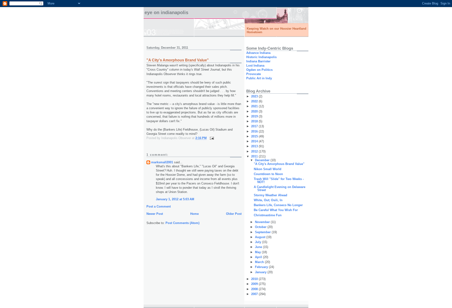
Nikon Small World (267, 169)
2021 (255, 106)
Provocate (253, 74)
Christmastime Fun (268, 215)
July (258, 242)
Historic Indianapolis (261, 57)
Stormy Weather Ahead (270, 195)
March (260, 262)
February (262, 267)
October (261, 227)
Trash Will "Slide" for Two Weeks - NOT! (279, 180)
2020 (255, 111)
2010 (255, 279)
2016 (255, 131)
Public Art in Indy (259, 78)
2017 (255, 126)
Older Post (234, 214)
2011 (255, 156)
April (259, 257)
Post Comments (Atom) (182, 223)
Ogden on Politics (259, 70)
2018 (255, 121)
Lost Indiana (255, 65)
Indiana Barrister (258, 61)
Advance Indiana (258, 53)
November (263, 222)
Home (194, 214)
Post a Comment (158, 206)
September (263, 232)
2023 (255, 96)
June (259, 247)
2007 (255, 294)
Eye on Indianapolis (166, 12)
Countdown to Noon (268, 174)
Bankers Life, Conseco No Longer (278, 205)
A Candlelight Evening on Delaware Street (279, 188)
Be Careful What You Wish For (276, 210)
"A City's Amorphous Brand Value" (279, 164)
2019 (255, 116)
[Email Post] (211, 138)
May (258, 252)
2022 (255, 101)
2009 (255, 284)
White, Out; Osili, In (268, 200)
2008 (255, 289)
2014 (255, 141)
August (260, 237)
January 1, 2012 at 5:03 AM (175, 199)
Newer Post (154, 214)
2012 (255, 151)
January (261, 272)
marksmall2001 (162, 162)
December (262, 160)
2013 (255, 146)
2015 (255, 136)
